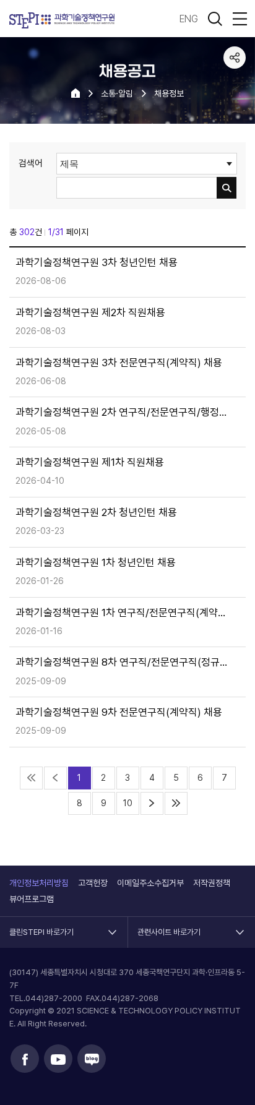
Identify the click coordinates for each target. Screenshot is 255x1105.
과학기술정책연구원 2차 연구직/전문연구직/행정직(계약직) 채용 (122, 412)
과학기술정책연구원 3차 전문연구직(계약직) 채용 (118, 363)
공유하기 (234, 57)
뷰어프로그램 (31, 899)
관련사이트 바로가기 (169, 927)
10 (127, 803)
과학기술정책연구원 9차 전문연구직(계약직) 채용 (118, 712)
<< (31, 778)
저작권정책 (211, 883)
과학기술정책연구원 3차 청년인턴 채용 (96, 263)
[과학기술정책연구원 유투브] (58, 1058)
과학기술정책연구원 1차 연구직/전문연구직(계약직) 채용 (122, 613)
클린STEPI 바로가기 (41, 927)
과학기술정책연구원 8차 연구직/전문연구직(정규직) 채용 (122, 662)
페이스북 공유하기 (234, 81)
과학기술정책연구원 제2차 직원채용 (90, 313)
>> (176, 803)
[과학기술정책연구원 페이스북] (25, 1058)
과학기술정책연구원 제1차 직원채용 (89, 462)
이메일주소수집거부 (150, 883)
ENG (188, 19)
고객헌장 (93, 883)
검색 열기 (214, 18)
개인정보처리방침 (39, 883)
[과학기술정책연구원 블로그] (91, 1058)
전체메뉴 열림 (239, 18)
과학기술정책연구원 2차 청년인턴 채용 (96, 512)
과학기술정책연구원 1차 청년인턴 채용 (95, 563)
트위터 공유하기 (234, 104)
